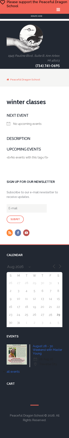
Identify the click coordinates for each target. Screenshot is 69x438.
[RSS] (10, 233)
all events (13, 371)
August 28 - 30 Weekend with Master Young (47, 349)
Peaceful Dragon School (25, 79)
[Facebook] (19, 233)
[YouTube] (27, 233)
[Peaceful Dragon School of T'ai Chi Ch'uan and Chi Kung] (25, 38)
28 (50, 315)
